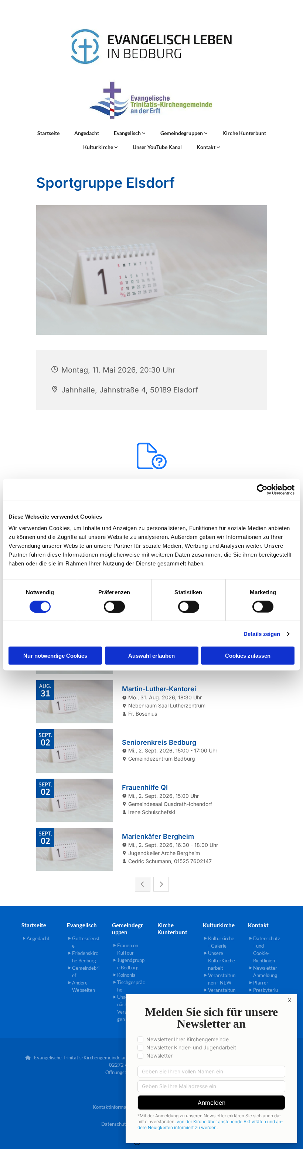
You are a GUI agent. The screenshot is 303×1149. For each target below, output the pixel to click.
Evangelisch (128, 133)
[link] (129, 133)
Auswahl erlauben (151, 656)
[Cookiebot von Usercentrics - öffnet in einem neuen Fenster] (262, 489)
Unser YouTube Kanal (157, 147)
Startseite (48, 133)
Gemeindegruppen (182, 133)
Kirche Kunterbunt (244, 133)
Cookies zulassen (247, 656)
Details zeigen (262, 633)
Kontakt (207, 147)
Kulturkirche (98, 147)
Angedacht (86, 133)
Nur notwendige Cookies (55, 656)
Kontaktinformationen (116, 1107)
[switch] (114, 606)
